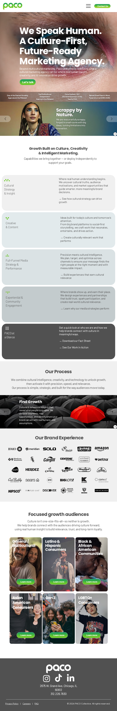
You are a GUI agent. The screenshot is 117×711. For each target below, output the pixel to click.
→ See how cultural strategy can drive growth (80, 200)
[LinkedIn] (70, 678)
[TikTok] (58, 678)
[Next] (111, 119)
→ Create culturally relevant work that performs (81, 239)
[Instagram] (46, 678)
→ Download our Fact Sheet (75, 340)
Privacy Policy (11, 703)
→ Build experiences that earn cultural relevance (82, 276)
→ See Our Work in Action (73, 347)
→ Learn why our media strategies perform (84, 308)
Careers (26, 703)
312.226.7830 (59, 694)
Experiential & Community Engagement (14, 301)
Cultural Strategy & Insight (9, 189)
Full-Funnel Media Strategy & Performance (17, 264)
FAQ (37, 703)
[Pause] (115, 134)
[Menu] (88, 6)
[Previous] (5, 119)
